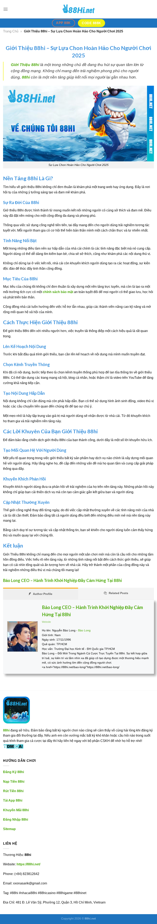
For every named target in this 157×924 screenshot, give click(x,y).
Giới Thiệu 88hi (25, 65)
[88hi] (78, 9)
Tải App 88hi (12, 800)
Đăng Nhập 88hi (15, 819)
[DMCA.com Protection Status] (13, 746)
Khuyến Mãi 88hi (16, 810)
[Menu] (5, 9)
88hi (26, 77)
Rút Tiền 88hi (13, 791)
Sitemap (9, 829)
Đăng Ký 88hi (13, 772)
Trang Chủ (10, 31)
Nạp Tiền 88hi (13, 781)
